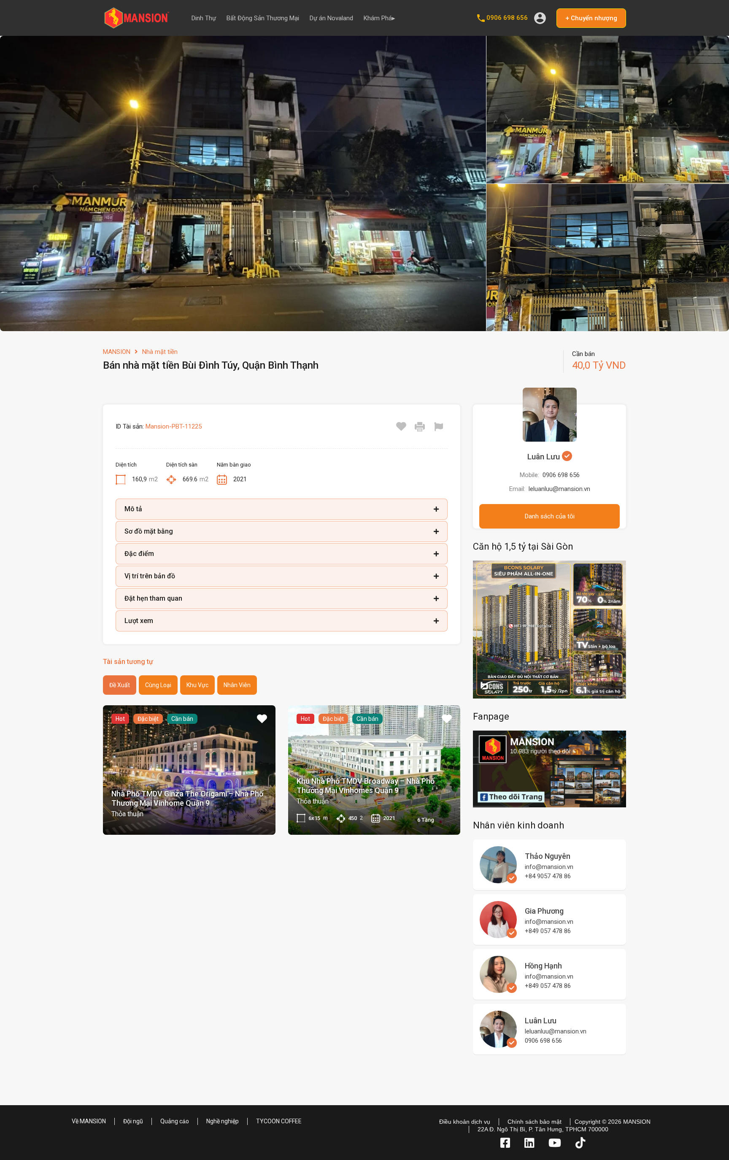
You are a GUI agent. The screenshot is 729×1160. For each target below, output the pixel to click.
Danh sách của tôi (550, 516)
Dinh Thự (204, 18)
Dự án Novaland (331, 18)
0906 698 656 (507, 18)
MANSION (116, 352)
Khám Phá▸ (379, 18)
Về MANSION (89, 1121)
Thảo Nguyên (547, 856)
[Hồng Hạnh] (498, 989)
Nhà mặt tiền (160, 352)
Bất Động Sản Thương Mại (263, 18)
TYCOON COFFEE (279, 1121)
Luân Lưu (544, 456)
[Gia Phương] (498, 934)
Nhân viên (237, 685)
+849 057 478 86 (548, 931)
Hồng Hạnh (543, 965)
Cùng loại (158, 685)
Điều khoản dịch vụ (464, 1121)
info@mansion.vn (549, 867)
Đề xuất (119, 685)
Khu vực (197, 685)
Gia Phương (544, 910)
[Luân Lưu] (498, 1044)
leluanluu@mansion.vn (559, 489)
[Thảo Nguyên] (498, 879)
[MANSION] (136, 26)
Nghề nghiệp (222, 1121)
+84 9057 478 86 (548, 876)
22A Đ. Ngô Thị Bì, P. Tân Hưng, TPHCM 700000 (543, 1129)
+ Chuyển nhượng (591, 18)
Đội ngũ (133, 1121)
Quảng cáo (174, 1121)
